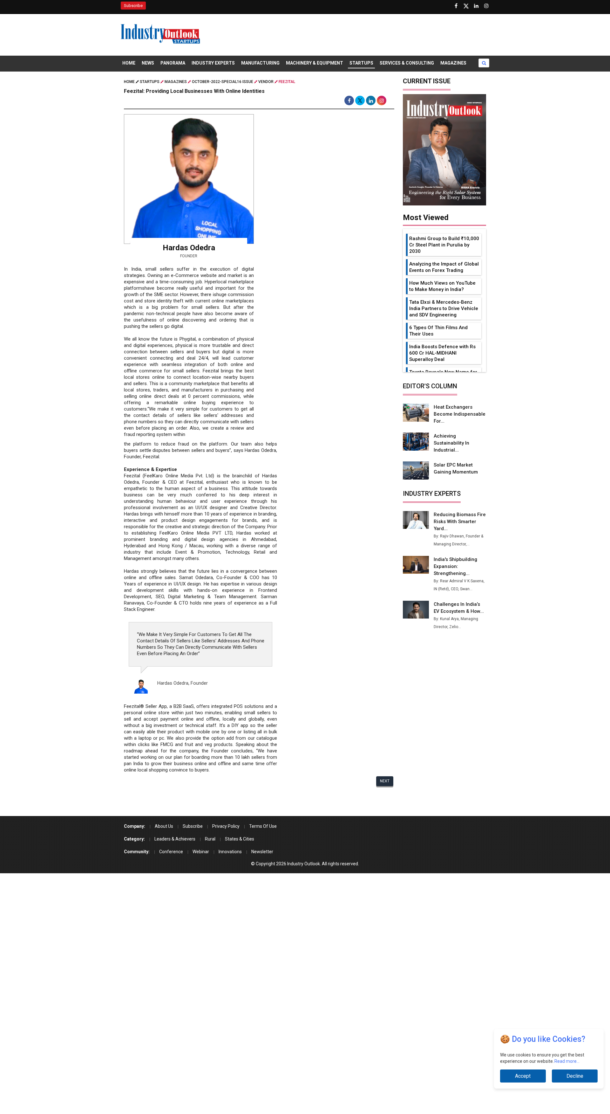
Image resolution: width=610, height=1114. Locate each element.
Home (128, 63)
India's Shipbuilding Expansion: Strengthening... (455, 566)
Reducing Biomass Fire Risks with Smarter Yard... (460, 521)
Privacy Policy (226, 826)
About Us (164, 826)
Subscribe (133, 5)
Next (385, 781)
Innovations (230, 851)
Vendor (266, 82)
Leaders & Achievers (174, 838)
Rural (210, 838)
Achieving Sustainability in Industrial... (451, 443)
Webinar (201, 851)
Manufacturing (260, 63)
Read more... (567, 1061)
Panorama (172, 63)
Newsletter (262, 851)
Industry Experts (213, 63)
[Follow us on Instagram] (486, 6)
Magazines (453, 63)
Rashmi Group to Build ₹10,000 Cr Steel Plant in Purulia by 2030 (444, 245)
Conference (171, 851)
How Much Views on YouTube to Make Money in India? (442, 286)
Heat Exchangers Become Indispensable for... (459, 414)
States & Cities (239, 838)
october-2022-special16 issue (222, 82)
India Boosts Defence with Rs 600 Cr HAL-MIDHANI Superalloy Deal (442, 353)
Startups (361, 63)
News (148, 63)
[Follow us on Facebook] (456, 6)
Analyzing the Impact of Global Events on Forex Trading (444, 267)
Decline (574, 1076)
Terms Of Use (263, 826)
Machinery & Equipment (314, 63)
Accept (523, 1076)
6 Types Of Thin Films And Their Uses (438, 331)
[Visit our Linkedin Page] (476, 6)
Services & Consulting (407, 63)
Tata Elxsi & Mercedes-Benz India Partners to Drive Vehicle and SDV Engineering (443, 308)
